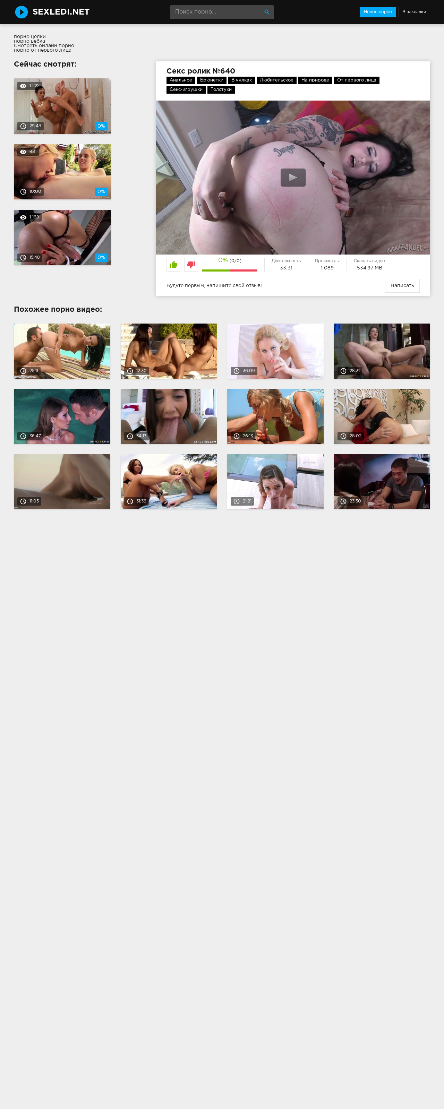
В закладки (414, 12)
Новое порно (378, 12)
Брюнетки (211, 80)
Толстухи (221, 90)
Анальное (181, 80)
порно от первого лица (42, 50)
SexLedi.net (61, 12)
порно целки (30, 37)
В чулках (241, 80)
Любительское (276, 80)
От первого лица (356, 80)
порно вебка (29, 41)
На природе (315, 80)
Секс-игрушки (186, 90)
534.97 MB (369, 268)
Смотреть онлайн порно (44, 46)
